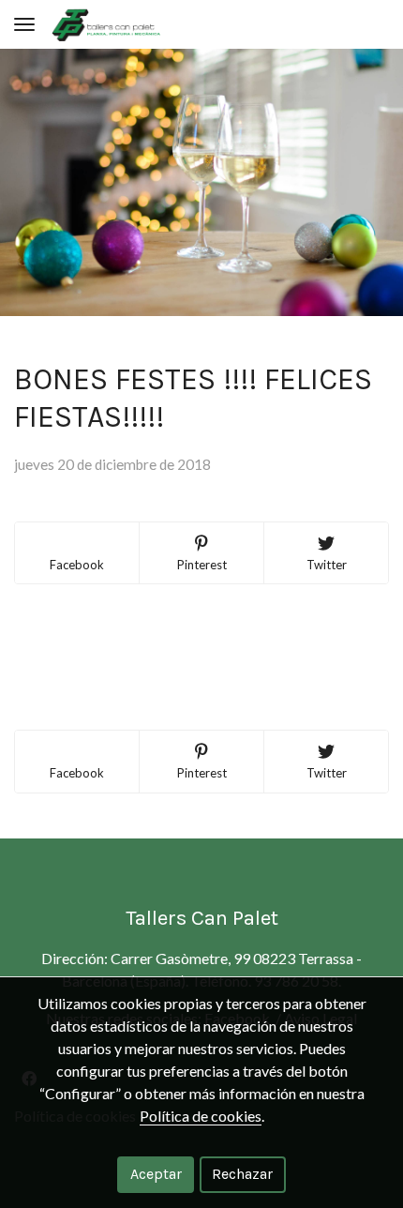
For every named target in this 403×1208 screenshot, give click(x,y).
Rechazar (242, 1174)
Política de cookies (200, 1116)
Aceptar (156, 1174)
